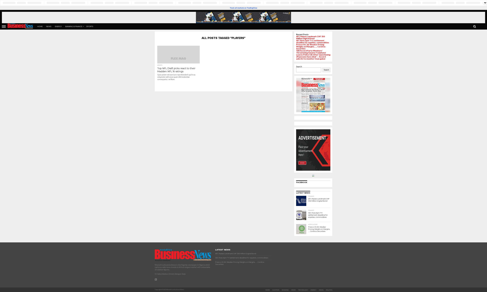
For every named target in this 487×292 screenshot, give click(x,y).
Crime (293, 290)
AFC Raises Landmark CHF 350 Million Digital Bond (310, 37)
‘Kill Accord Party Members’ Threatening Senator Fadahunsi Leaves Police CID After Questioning (313, 52)
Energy (58, 26)
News (48, 26)
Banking (285, 290)
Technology (303, 290)
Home (40, 26)
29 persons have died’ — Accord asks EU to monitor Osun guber (311, 57)
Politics (329, 290)
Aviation (275, 290)
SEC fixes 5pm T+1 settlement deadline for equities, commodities (312, 41)
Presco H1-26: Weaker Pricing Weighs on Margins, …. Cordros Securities (310, 46)
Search (299, 66)
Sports (89, 26)
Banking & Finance (73, 26)
